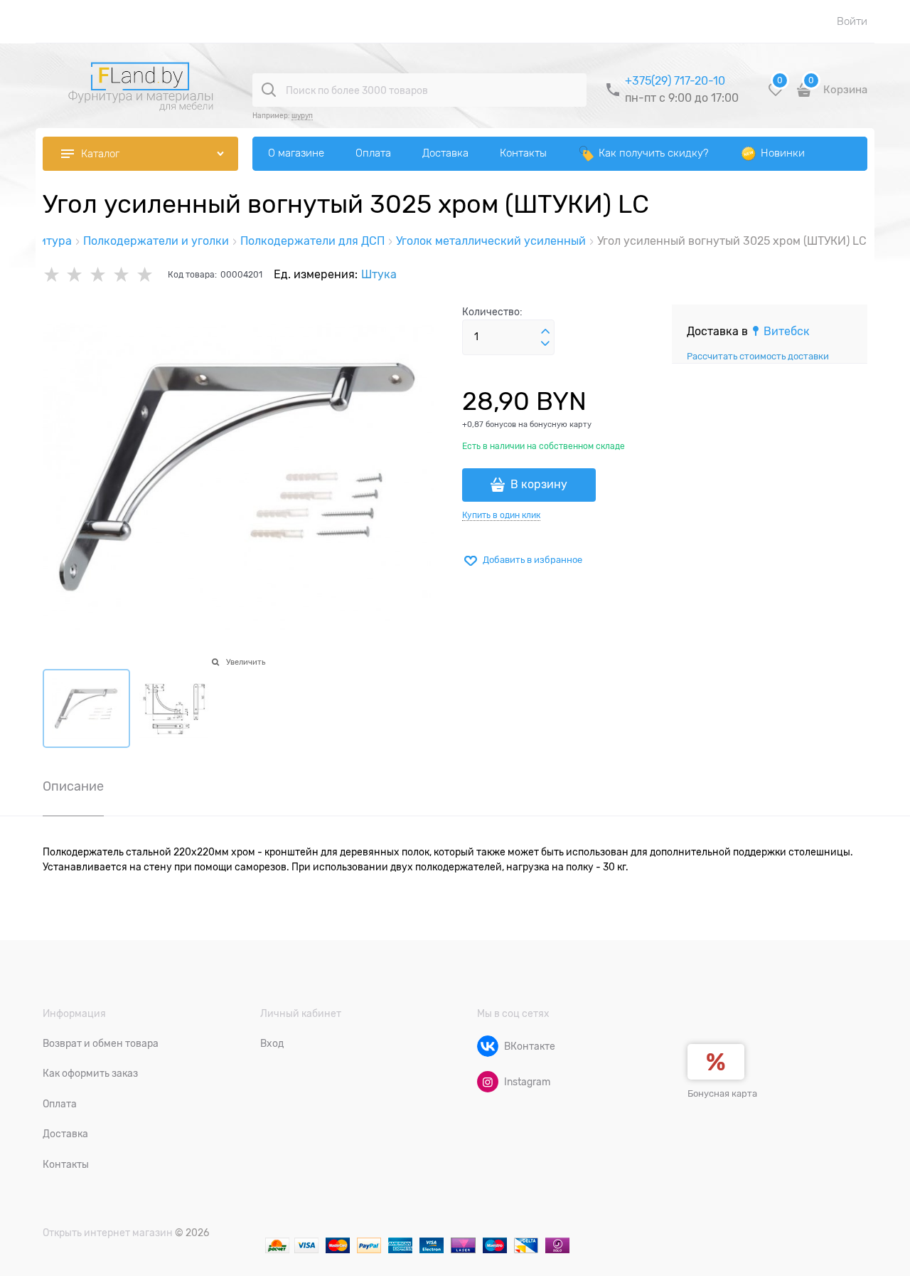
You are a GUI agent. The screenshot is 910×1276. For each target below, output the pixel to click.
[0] (775, 95)
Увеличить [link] (245, 662)
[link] (780, 331)
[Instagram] (487, 1081)
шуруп (302, 116)
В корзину (538, 484)
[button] (545, 331)
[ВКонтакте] (487, 1046)
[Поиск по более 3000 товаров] (268, 90)
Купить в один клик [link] (501, 515)
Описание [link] (73, 786)
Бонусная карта (722, 1093)
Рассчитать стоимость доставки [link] (758, 356)
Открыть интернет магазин (108, 1232)
